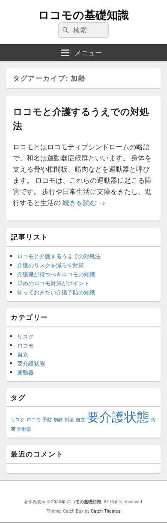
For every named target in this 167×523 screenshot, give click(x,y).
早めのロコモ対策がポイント (53, 283)
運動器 (25, 372)
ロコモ (25, 345)
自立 (22, 354)
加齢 (58, 419)
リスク (25, 336)
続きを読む (84, 202)
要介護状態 (31, 363)
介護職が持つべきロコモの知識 (56, 274)
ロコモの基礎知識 (83, 14)
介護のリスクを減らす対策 (50, 265)
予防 (47, 419)
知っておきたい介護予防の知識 (56, 292)
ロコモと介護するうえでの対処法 (59, 256)
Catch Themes (106, 511)
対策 (69, 419)
